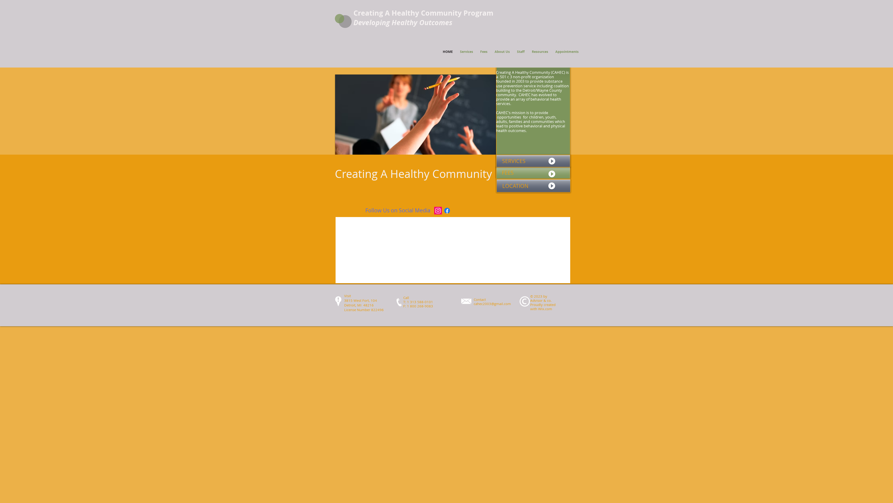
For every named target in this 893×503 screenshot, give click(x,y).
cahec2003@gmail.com (492, 303)
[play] (486, 150)
